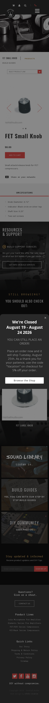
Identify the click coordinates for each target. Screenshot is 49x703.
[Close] (45, 318)
